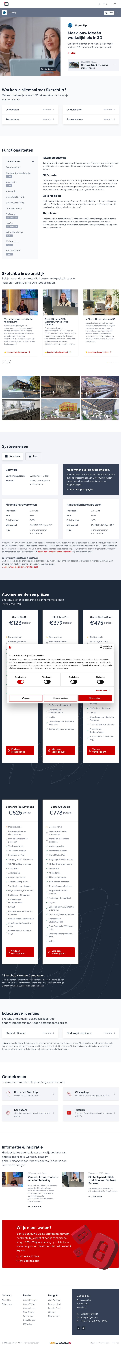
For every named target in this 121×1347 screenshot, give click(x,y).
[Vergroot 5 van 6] (76, 402)
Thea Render (28, 1312)
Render (27, 1295)
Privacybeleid (54, 1304)
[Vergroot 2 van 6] (76, 379)
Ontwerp (7, 1295)
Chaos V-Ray (29, 1304)
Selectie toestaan (60, 698)
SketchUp (6, 1300)
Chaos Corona (29, 1308)
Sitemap (115, 1343)
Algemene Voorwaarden (99, 1343)
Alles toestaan (95, 698)
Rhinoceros (7, 1304)
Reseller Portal (54, 1308)
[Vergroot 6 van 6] (116, 402)
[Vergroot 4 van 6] (37, 402)
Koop (111, 12)
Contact (52, 1312)
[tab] (20, 161)
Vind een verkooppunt (18, 750)
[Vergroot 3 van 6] (116, 379)
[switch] (47, 682)
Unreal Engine (29, 1320)
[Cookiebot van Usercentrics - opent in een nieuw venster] (101, 647)
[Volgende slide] (9, 362)
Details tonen (101, 690)
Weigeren (26, 698)
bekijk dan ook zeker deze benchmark (54, 551)
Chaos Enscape (30, 1300)
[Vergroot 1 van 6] (37, 379)
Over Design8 (54, 1300)
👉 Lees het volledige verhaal (15, 352)
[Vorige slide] (4, 362)
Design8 (53, 1295)
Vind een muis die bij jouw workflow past (20, 567)
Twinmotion (28, 1316)
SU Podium (28, 1324)
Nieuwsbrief (53, 1316)
